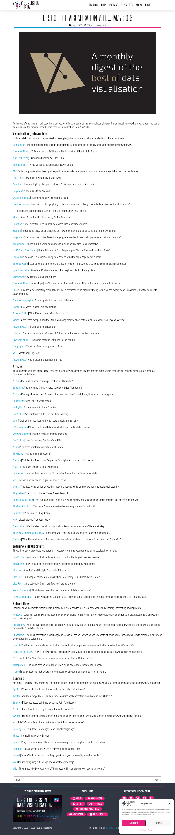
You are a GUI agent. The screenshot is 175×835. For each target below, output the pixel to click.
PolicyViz (17, 407)
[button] (169, 803)
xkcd (15, 762)
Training (93, 5)
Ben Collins (18, 557)
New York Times (21, 151)
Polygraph (18, 191)
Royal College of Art (22, 596)
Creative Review (21, 204)
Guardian (17, 184)
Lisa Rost (17, 577)
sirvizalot (17, 570)
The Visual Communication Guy (28, 532)
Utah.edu (17, 257)
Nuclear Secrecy (21, 158)
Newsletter (127, 5)
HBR (15, 519)
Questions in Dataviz (23, 651)
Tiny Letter (18, 493)
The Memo (18, 453)
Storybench (18, 563)
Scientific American (23, 499)
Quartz (16, 486)
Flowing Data (19, 326)
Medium (17, 381)
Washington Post (21, 197)
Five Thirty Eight (21, 339)
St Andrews (18, 634)
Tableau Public (20, 263)
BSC (15, 290)
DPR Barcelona (20, 427)
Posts (148, 5)
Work (139, 5)
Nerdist (16, 709)
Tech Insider (19, 243)
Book (103, 5)
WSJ (15, 353)
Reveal (16, 755)
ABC (15, 171)
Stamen (17, 230)
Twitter (16, 696)
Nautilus (17, 466)
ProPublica (18, 414)
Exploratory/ (19, 624)
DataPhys (17, 729)
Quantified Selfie (21, 270)
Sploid (16, 689)
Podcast (113, 5)
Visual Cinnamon (21, 590)
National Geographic (23, 300)
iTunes (16, 671)
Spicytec (17, 702)
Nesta (16, 447)
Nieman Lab (19, 526)
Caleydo (17, 645)
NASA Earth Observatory (25, 250)
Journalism (18, 473)
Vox (14, 480)
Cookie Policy (143, 830)
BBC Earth (18, 177)
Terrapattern (19, 664)
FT (14, 210)
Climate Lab (19, 144)
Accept (133, 823)
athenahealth (19, 164)
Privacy (150, 830)
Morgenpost (19, 346)
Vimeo (16, 217)
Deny (159, 823)
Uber (15, 420)
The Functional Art (22, 506)
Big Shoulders (111, 827)
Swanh (16, 306)
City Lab (17, 333)
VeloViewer (18, 276)
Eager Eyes (18, 387)
